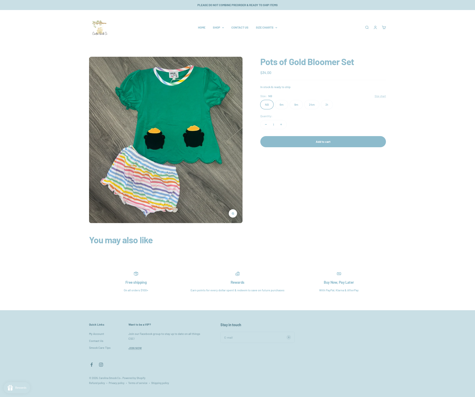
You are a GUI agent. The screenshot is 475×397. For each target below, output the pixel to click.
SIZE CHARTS (264, 27)
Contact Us (96, 340)
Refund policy (97, 383)
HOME (201, 27)
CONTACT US (239, 27)
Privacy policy (117, 383)
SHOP (216, 27)
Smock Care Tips (100, 347)
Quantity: (266, 116)
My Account (96, 333)
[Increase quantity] (281, 124)
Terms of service (138, 383)
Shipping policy (160, 383)
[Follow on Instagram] (101, 364)
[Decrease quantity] (266, 124)
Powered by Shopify (133, 378)
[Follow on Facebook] (91, 364)
